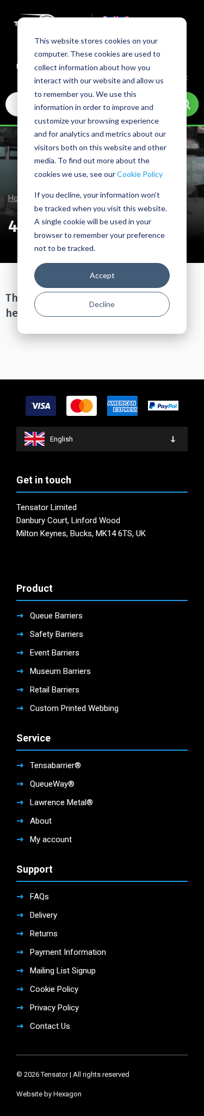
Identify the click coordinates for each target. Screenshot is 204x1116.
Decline (102, 304)
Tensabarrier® (55, 765)
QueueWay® (52, 784)
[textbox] (102, 439)
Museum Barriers (60, 671)
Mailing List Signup (63, 971)
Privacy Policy (54, 1008)
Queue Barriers (56, 616)
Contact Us (50, 1026)
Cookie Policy (140, 174)
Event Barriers (54, 653)
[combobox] (102, 439)
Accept (102, 275)
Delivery (43, 915)
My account (51, 839)
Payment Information (68, 952)
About (41, 821)
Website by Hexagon (49, 1094)
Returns (44, 934)
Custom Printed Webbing (74, 708)
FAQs (39, 897)
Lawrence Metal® (61, 802)
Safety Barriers (56, 634)
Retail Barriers (54, 690)
